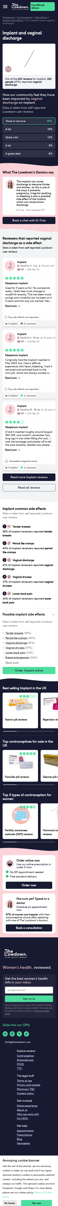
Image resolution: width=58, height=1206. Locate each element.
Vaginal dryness (14, 647)
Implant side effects (13, 20)
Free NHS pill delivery (37, 6)
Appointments (25, 1130)
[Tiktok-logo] (26, 1034)
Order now (29, 885)
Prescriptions (24, 1135)
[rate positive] (6, 324)
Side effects (41, 17)
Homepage (9, 17)
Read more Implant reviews (29, 477)
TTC (19, 1068)
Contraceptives (25, 17)
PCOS (20, 1064)
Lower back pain (15, 652)
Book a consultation (29, 928)
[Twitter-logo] (19, 1034)
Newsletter (23, 1143)
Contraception (25, 1056)
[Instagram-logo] (12, 1034)
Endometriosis (25, 1060)
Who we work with (28, 1114)
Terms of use (24, 1080)
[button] (29, 614)
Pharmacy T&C (26, 1089)
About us (22, 1110)
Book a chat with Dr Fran (29, 220)
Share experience (27, 1105)
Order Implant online (29, 670)
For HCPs (22, 1118)
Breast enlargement (17, 657)
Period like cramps (16, 638)
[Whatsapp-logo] (5, 1034)
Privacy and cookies (28, 1085)
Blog (19, 1139)
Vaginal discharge (16, 643)
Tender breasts (14, 633)
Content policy (25, 1093)
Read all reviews (29, 487)
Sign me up (29, 998)
